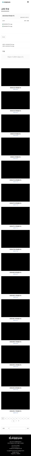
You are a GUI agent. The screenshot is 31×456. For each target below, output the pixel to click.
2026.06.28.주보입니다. (15, 273)
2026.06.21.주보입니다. (15, 296)
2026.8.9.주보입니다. (15, 134)
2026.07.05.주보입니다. (15, 250)
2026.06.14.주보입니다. (15, 319)
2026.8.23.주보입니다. (15, 88)
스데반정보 (18, 453)
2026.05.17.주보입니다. (15, 411)
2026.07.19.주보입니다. (15, 204)
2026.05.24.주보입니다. (15, 388)
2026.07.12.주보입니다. (15, 227)
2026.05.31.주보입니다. (15, 365)
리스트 (3, 37)
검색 (28, 428)
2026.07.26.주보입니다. (15, 180)
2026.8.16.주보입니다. (15, 111)
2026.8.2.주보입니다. (15, 157)
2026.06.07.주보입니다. (15, 342)
